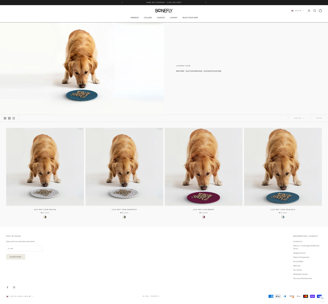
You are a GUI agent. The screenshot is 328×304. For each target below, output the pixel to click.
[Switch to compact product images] (14, 118)
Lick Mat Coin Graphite (124, 209)
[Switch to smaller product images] (9, 118)
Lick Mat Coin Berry (203, 209)
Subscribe (16, 257)
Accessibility (298, 261)
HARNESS (134, 18)
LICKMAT (173, 18)
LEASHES (161, 18)
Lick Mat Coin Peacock (283, 209)
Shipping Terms (299, 253)
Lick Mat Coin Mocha (45, 209)
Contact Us (297, 241)
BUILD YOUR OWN (190, 18)
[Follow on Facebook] (7, 287)
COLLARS (148, 18)
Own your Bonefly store (302, 278)
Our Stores (297, 270)
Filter (319, 118)
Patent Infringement (301, 257)
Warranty (296, 266)
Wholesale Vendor (300, 274)
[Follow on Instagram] (14, 287)
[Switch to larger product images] (5, 118)
